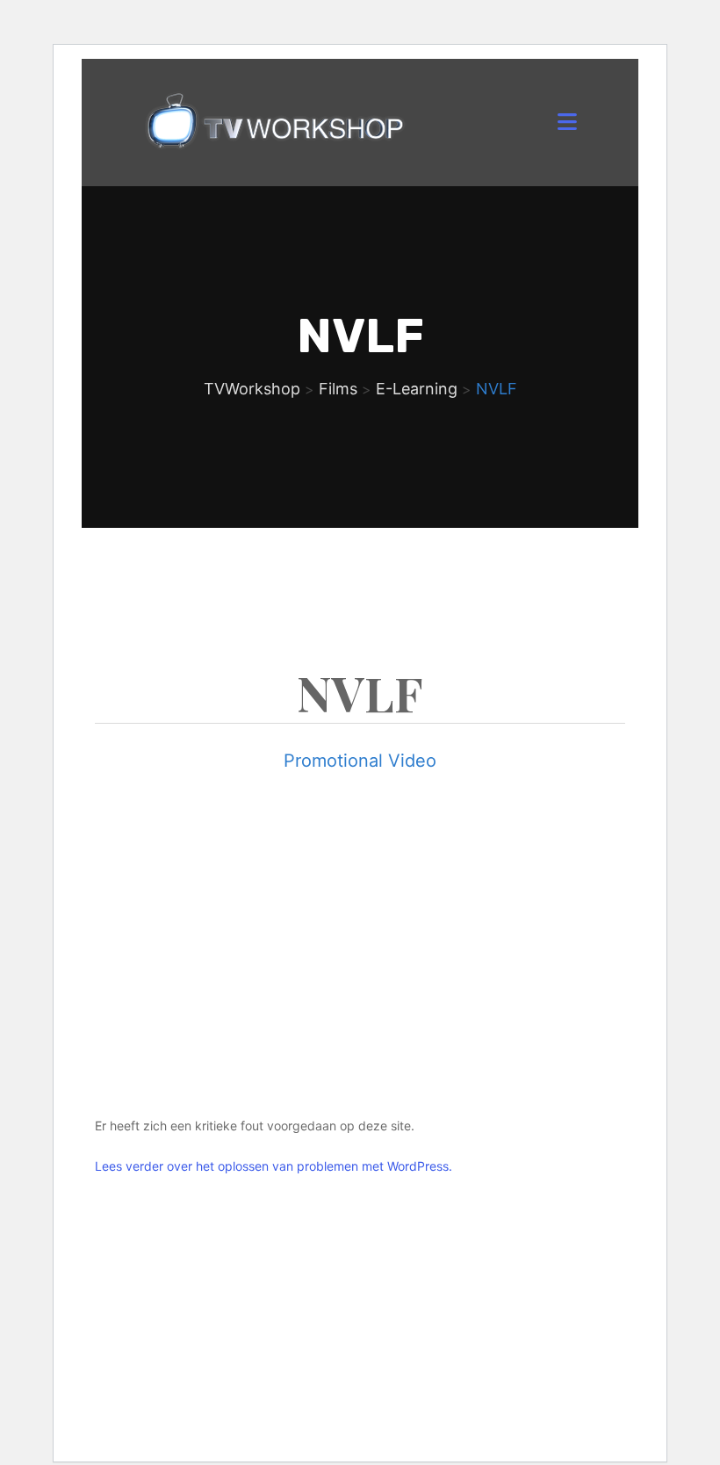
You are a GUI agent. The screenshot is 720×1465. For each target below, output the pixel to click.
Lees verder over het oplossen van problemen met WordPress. (273, 1165)
